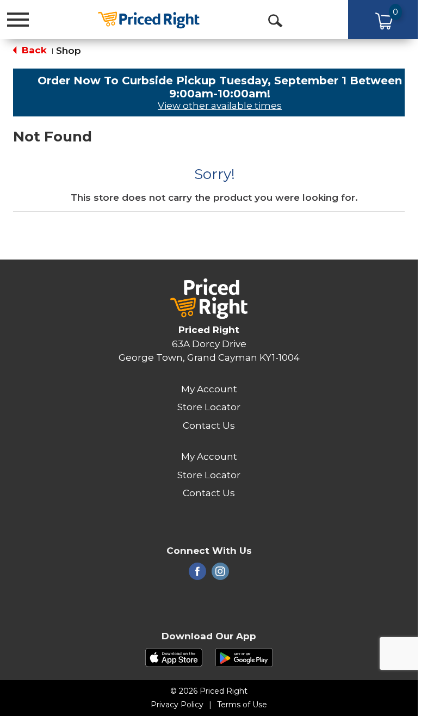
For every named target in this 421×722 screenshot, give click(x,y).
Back (33, 50)
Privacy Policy (177, 704)
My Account (209, 389)
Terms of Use (242, 704)
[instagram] (220, 574)
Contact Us (209, 425)
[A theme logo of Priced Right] (148, 19)
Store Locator (208, 407)
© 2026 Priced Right (208, 691)
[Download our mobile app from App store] (173, 656)
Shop (68, 50)
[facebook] (197, 574)
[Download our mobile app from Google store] (244, 656)
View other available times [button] (220, 105)
